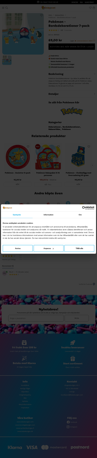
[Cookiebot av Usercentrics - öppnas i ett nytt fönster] (84, 208)
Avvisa (17, 248)
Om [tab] (80, 215)
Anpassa (47, 248)
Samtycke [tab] (17, 215)
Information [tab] (48, 215)
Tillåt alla (79, 248)
